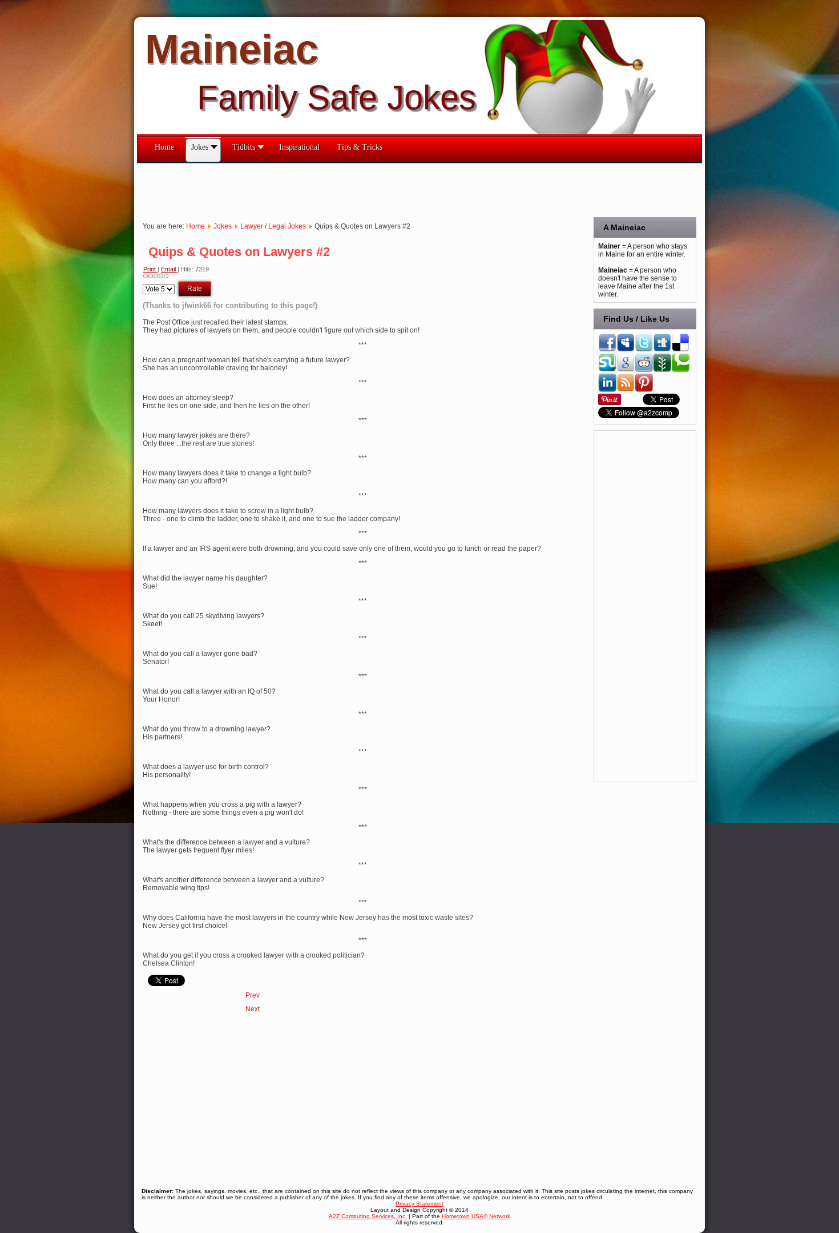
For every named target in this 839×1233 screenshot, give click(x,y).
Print (150, 269)
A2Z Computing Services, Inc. (368, 1216)
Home (195, 226)
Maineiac (231, 49)
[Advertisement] (344, 189)
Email (169, 269)
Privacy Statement (419, 1203)
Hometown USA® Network (476, 1216)
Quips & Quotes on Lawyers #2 (239, 252)
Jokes (222, 226)
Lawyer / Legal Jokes (273, 226)
